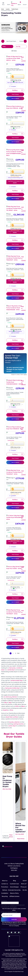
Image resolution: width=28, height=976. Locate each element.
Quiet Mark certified (12, 717)
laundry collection (14, 722)
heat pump (12, 668)
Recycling (5, 896)
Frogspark (10, 971)
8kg (5, 702)
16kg (9, 702)
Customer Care (14, 884)
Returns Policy (14, 893)
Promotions (4, 887)
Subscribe (14, 919)
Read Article (11, 836)
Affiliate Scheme (14, 896)
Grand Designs (14, 887)
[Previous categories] (2, 41)
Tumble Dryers (15, 9)
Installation (4, 893)
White (17, 706)
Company (4, 901)
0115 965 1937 (14, 876)
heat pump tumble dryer (12, 688)
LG (4, 697)
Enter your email (9, 912)
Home (2, 9)
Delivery (4, 890)
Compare (13, 86)
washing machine (18, 724)
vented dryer (11, 670)
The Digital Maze (16, 971)
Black (23, 706)
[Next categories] (25, 41)
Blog (14, 880)
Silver (11, 710)
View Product (15, 94)
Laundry (8, 9)
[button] (17, 77)
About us (4, 880)
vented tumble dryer (17, 680)
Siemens (14, 697)
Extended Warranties (14, 890)
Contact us (4, 884)
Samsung (9, 697)
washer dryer (12, 726)
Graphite (5, 710)
